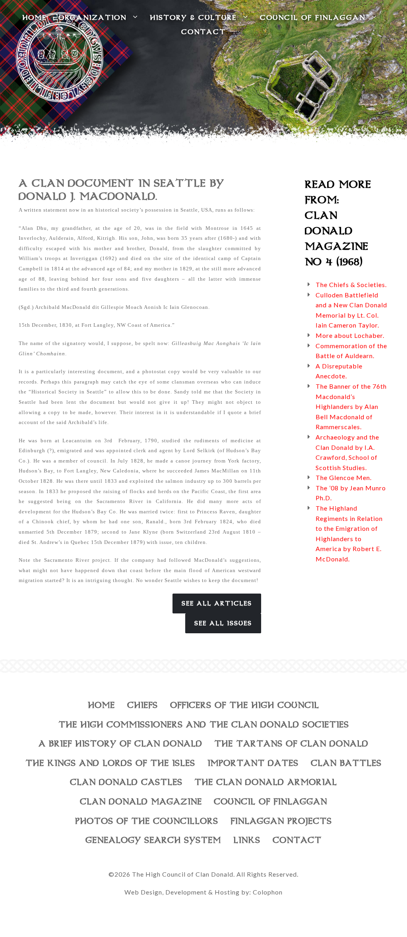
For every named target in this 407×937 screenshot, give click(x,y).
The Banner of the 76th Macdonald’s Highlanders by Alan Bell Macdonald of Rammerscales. (351, 406)
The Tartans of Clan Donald (291, 743)
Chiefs (142, 705)
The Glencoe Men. (344, 477)
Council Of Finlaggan (270, 801)
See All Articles (217, 603)
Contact (203, 32)
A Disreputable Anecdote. (339, 371)
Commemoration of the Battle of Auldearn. (351, 351)
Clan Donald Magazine (141, 801)
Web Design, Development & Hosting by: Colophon (203, 892)
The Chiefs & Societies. (351, 284)
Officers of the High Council (244, 705)
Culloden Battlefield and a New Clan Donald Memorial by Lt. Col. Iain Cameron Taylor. (351, 310)
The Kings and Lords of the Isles (110, 763)
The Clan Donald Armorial (265, 782)
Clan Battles (346, 763)
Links (246, 840)
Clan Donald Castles (126, 782)
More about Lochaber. (350, 335)
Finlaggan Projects (281, 821)
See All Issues (223, 623)
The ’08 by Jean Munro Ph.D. (351, 493)
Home (101, 705)
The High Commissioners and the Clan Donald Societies (203, 724)
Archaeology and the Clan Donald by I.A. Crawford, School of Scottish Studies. (347, 452)
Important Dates (252, 763)
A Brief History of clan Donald (120, 743)
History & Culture (196, 17)
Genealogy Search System (153, 840)
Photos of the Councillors (146, 821)
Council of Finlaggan (316, 17)
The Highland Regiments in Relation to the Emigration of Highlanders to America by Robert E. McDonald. (349, 533)
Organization (95, 17)
